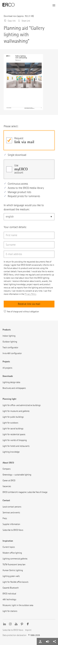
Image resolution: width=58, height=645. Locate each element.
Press (5, 518)
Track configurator (10, 347)
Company (7, 468)
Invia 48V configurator (12, 353)
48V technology (9, 599)
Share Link (26, 20)
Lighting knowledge (11, 451)
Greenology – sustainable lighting (17, 474)
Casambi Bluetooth (11, 587)
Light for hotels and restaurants (16, 446)
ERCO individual (9, 593)
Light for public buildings (13, 417)
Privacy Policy (30, 294)
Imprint (28, 630)
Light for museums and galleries (16, 411)
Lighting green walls (11, 576)
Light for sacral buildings (13, 428)
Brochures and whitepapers (14, 388)
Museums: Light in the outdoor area (18, 605)
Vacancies (7, 486)
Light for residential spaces (14, 434)
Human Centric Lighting (13, 570)
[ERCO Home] (9, 5)
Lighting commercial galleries (15, 558)
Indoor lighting (9, 335)
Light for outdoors (10, 422)
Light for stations (10, 611)
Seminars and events (11, 512)
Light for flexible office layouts (15, 582)
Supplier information (11, 524)
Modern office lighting (12, 552)
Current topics (9, 547)
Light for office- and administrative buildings (22, 405)
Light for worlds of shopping (15, 440)
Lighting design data (11, 382)
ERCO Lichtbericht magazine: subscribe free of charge (25, 492)
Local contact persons (12, 506)
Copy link (12, 20)
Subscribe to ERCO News (13, 530)
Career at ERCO (9, 480)
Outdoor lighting (10, 341)
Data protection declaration (14, 635)
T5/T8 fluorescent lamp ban (14, 564)
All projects (7, 368)
